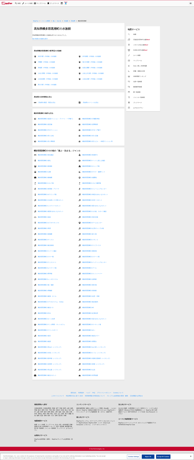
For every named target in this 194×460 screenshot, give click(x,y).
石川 (70, 410)
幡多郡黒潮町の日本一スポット (92, 200)
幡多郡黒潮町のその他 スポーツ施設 (94, 211)
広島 (55, 413)
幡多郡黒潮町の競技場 (89, 251)
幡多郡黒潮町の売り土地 (46, 135)
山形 (68, 408)
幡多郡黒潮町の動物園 (45, 177)
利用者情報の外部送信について (95, 396)
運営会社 (73, 392)
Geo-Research (150, 412)
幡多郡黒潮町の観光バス (46, 307)
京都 (67, 412)
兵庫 (70, 412)
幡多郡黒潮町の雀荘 (44, 336)
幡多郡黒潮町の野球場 (45, 273)
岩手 (57, 408)
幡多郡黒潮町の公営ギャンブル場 (93, 228)
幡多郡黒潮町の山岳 (88, 369)
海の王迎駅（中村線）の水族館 (92, 62)
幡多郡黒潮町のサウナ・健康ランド (93, 172)
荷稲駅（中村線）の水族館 (46, 67)
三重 (56, 412)
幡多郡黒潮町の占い (88, 330)
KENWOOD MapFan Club (126, 424)
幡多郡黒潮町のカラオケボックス (48, 222)
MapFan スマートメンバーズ (127, 423)
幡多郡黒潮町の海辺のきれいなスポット (95, 194)
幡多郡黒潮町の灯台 (44, 313)
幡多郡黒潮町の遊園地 (89, 177)
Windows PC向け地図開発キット (134, 410)
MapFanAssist (83, 423)
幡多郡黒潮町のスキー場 (46, 256)
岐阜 (45, 412)
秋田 (64, 408)
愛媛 (70, 413)
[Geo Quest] (66, 3)
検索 (35, 424)
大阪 (63, 412)
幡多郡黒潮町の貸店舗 (45, 124)
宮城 (60, 408)
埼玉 (46, 410)
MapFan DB (150, 410)
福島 (71, 408)
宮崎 (56, 415)
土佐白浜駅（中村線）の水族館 (92, 79)
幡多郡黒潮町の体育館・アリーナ (48, 189)
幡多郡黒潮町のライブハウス (91, 245)
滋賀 (59, 412)
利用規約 (81, 392)
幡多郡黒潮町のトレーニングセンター (94, 189)
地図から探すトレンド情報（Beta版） (98, 408)
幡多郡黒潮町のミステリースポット (49, 206)
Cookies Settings (133, 456)
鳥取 (44, 413)
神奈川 (58, 410)
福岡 (38, 415)
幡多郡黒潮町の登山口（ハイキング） (50, 347)
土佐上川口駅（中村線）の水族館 (93, 73)
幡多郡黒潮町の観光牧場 (46, 245)
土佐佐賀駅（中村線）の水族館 (48, 79)
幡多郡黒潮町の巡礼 (44, 160)
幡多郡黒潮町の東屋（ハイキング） (93, 364)
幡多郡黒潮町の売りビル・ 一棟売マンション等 (97, 141)
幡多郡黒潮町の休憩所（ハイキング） (50, 364)
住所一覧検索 (60, 426)
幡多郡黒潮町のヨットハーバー (92, 273)
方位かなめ (106, 423)
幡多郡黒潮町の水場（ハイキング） (49, 353)
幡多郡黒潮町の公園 (44, 172)
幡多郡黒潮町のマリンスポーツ (48, 330)
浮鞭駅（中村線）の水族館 (46, 62)
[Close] (191, 456)
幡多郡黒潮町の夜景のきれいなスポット (50, 211)
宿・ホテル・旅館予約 (105, 412)
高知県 (73, 21)
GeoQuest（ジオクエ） (83, 424)
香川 (66, 413)
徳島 (62, 413)
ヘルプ (88, 392)
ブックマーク (61, 428)
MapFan (35, 21)
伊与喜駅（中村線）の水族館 (91, 56)
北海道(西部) (47, 408)
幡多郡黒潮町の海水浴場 (90, 217)
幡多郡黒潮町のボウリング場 (47, 194)
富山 (66, 410)
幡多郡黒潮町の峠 (88, 307)
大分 (52, 415)
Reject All (148, 456)
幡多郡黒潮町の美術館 (89, 290)
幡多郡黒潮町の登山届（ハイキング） (50, 369)
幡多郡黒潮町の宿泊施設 (46, 155)
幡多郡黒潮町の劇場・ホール (47, 296)
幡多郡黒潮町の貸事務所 (90, 124)
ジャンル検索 (45, 21)
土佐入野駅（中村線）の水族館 (48, 73)
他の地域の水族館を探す (40, 38)
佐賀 (41, 415)
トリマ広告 (141, 412)
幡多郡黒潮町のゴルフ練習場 (91, 183)
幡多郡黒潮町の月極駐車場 (90, 119)
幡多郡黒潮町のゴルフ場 (46, 183)
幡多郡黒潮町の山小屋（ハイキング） (94, 347)
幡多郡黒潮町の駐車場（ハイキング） (50, 358)
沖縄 (64, 415)
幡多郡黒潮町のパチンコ (90, 239)
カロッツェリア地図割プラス (147, 423)
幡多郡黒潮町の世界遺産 (90, 375)
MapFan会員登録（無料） (42, 439)
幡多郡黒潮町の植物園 (45, 234)
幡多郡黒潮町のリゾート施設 (47, 251)
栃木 (39, 410)
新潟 (62, 410)
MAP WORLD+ (132, 412)
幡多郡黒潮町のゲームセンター (92, 222)
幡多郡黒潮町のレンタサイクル (48, 279)
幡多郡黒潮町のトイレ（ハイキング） (94, 353)
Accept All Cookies (163, 456)
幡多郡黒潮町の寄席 (44, 228)
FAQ (93, 392)
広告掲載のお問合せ (136, 396)
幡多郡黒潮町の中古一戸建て (91, 130)
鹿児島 (60, 415)
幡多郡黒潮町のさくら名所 (46, 319)
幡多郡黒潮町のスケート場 (90, 256)
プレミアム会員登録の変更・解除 (117, 396)
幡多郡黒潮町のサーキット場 (91, 324)
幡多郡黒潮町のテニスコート (47, 262)
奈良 (35, 413)
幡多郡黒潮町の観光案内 (90, 302)
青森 (53, 408)
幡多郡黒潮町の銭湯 (44, 341)
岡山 (51, 413)
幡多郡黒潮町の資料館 (89, 279)
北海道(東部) (38, 408)
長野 (41, 412)
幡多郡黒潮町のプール (89, 268)
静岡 (48, 412)
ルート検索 (41, 424)
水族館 (66, 21)
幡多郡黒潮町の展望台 (89, 341)
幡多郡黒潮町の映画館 (45, 166)
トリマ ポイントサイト (99, 424)
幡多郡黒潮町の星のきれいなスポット (94, 206)
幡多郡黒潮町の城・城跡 (46, 285)
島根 (48, 413)
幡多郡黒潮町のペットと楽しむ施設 (93, 160)
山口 (59, 413)
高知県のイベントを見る (90, 102)
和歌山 (40, 413)
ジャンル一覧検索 (50, 428)
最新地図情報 (80, 408)
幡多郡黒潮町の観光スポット (47, 375)
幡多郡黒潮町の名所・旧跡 (90, 296)
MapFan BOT (93, 423)
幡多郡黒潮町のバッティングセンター (94, 262)
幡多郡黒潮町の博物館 (45, 290)
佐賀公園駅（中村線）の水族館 (92, 67)
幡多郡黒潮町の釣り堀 (89, 234)
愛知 (52, 412)
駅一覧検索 (40, 428)
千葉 (50, 410)
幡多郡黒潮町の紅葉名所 (90, 313)
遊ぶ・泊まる (57, 21)
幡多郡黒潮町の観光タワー (90, 336)
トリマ (100, 423)
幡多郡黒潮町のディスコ (46, 239)
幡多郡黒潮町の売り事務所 (46, 141)
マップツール (50, 424)
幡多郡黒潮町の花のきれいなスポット (94, 319)
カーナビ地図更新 (91, 412)
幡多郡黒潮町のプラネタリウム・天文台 (50, 302)
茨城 (35, 410)
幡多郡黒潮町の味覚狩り (90, 155)
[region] (97, 456)
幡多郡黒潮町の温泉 (44, 217)
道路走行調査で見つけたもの (97, 410)
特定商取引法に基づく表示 (74, 396)
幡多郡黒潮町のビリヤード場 (47, 268)
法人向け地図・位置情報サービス (129, 408)
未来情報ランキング (48, 426)
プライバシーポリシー (104, 392)
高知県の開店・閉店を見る (46, 102)
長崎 (45, 415)
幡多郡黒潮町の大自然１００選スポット (50, 200)
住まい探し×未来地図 (62, 424)
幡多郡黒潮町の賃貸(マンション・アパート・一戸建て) (55, 119)
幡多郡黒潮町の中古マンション (48, 130)
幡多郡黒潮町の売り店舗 (90, 135)
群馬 (43, 410)
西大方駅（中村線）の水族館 (47, 84)
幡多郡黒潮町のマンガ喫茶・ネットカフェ (51, 324)
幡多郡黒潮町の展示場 (89, 285)
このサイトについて (57, 396)
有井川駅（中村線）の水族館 (47, 56)
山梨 (38, 412)
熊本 (48, 415)
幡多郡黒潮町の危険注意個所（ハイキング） (96, 358)
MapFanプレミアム (82, 421)
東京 (54, 410)
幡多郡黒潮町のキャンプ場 (90, 166)
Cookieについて (118, 392)
